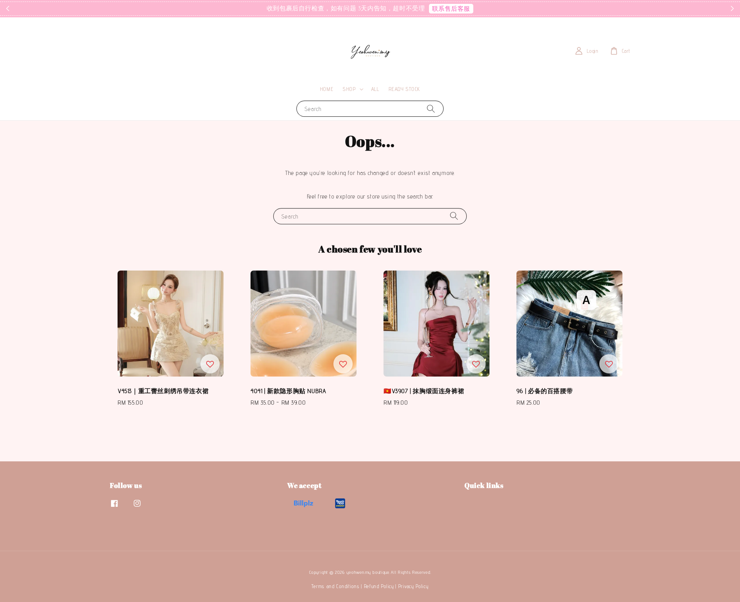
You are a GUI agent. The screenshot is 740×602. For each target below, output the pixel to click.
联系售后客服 (451, 8)
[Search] (431, 108)
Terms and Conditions (335, 586)
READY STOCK (404, 89)
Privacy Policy (413, 586)
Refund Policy (379, 586)
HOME (326, 89)
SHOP (349, 89)
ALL (375, 89)
